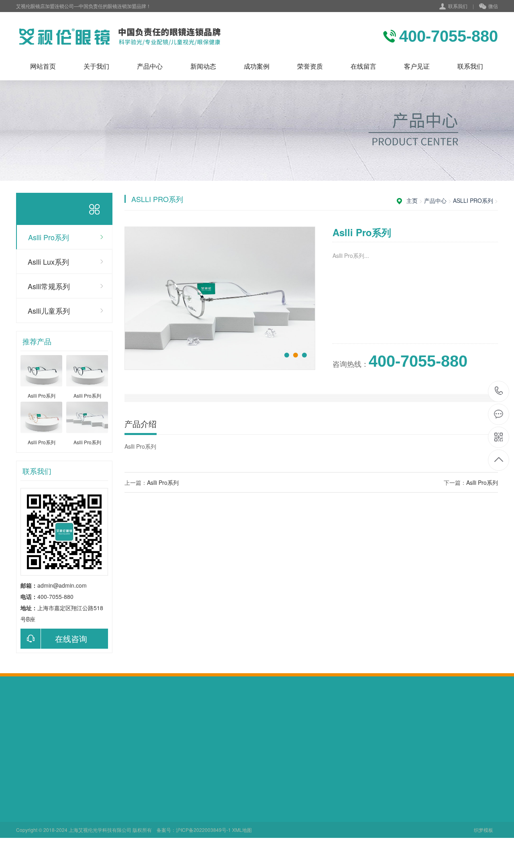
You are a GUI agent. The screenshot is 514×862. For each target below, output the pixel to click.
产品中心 (150, 66)
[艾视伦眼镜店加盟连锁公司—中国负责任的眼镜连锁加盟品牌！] (119, 36)
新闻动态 (203, 66)
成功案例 (256, 66)
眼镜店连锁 (131, 730)
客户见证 (417, 66)
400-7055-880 (499, 391)
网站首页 (43, 66)
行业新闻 (139, 790)
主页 (412, 200)
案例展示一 (198, 790)
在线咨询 (71, 638)
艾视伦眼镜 (98, 730)
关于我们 (96, 66)
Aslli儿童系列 (49, 310)
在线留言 (363, 66)
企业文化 (27, 790)
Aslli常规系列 (49, 286)
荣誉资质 (310, 66)
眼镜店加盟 (64, 730)
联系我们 (457, 5)
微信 (493, 5)
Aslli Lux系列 (48, 261)
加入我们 (27, 802)
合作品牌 (27, 813)
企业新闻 (139, 802)
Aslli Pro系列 (48, 237)
